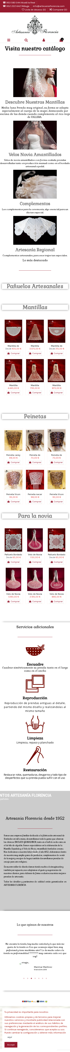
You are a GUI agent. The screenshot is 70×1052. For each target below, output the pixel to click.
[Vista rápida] (18, 341)
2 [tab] (27, 978)
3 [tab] (31, 978)
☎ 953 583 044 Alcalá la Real (19, 2)
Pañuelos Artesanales (35, 286)
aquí (9, 1037)
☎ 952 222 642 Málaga (16, 6)
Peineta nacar (35, 494)
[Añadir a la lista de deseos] (9, 341)
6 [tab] (42, 978)
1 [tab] (24, 978)
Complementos (35, 203)
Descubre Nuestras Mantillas (35, 102)
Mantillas (35, 307)
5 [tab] (39, 978)
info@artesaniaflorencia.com (49, 6)
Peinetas (35, 416)
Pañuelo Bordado (13, 554)
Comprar (15, 353)
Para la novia (35, 515)
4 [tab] (35, 978)
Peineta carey (13, 455)
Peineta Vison (13, 494)
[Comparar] (13, 341)
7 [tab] (46, 978)
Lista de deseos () (35, 9)
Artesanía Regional (35, 250)
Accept (11, 1044)
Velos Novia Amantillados (35, 154)
